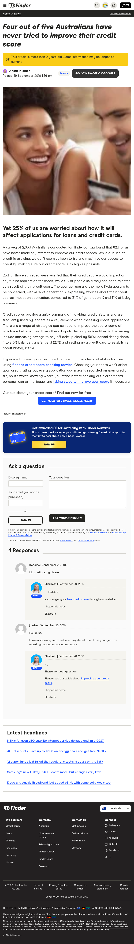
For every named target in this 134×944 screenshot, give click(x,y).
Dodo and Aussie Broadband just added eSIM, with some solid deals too (59, 782)
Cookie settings (124, 887)
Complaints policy (80, 887)
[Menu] (5, 5)
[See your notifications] (113, 5)
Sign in (25, 520)
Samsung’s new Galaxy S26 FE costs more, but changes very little (54, 772)
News (17, 13)
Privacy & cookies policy (59, 887)
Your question (59, 477)
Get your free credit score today (67, 400)
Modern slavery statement (102, 887)
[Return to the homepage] (19, 5)
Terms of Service (86, 540)
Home (6, 13)
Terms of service (38, 887)
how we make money (99, 930)
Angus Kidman (19, 71)
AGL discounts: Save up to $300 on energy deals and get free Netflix (56, 751)
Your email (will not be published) (23, 495)
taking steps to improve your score (81, 381)
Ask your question (67, 518)
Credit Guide (9, 930)
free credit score (78, 599)
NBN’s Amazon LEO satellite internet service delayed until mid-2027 (55, 740)
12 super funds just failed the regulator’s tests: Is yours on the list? (55, 761)
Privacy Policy (66, 540)
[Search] (97, 5)
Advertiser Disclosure (30, 930)
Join (126, 5)
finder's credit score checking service (42, 365)
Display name (17, 477)
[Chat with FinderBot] (105, 5)
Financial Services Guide (116, 927)
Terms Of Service (98, 533)
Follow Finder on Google (95, 73)
